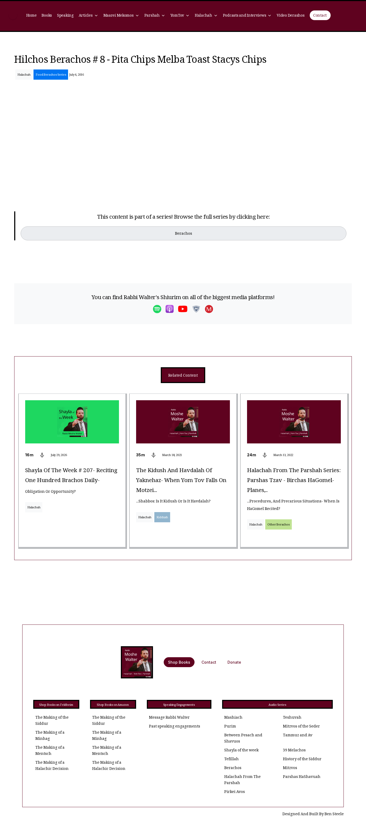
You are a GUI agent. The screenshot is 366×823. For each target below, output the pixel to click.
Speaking (65, 16)
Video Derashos (290, 16)
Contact (320, 16)
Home (31, 16)
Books (47, 16)
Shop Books (179, 662)
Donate (234, 662)
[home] (13, 16)
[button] (88, 16)
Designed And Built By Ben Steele (313, 814)
